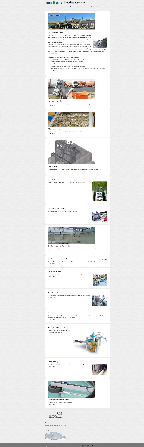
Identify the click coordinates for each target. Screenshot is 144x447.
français (55, 425)
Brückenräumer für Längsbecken (60, 259)
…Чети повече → (52, 105)
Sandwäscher (53, 292)
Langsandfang (53, 362)
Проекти (93, 6)
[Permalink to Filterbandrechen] (78, 119)
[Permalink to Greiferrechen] (78, 152)
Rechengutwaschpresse (56, 208)
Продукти (86, 6)
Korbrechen (52, 179)
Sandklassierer (53, 313)
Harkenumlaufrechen (55, 101)
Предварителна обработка (58, 32)
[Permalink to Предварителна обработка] (78, 21)
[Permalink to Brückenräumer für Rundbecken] (78, 235)
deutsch (47, 425)
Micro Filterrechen (54, 272)
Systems (79, 6)
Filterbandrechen (54, 129)
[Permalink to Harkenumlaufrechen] (78, 89)
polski (59, 425)
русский (63, 425)
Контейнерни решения (74, 2)
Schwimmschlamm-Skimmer (58, 400)
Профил (72, 6)
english (51, 425)
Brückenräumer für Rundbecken (59, 246)
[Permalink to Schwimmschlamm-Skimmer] (78, 389)
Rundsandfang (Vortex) (56, 327)
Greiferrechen (53, 166)
